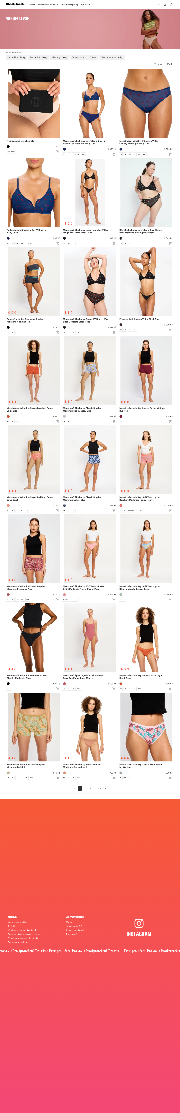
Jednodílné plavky (16, 57)
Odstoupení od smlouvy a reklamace (25, 934)
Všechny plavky (59, 57)
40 (31, 243)
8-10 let (139, 510)
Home (8, 52)
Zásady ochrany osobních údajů (23, 938)
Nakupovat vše (17, 52)
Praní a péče (72, 934)
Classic (92, 57)
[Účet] (165, 5)
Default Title (11, 151)
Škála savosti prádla (75, 930)
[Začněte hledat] (159, 5)
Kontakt (11, 926)
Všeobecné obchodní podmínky (22, 930)
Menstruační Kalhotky (111, 57)
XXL (83, 154)
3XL (121, 421)
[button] (170, 64)
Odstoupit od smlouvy (18, 942)
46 (26, 243)
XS (64, 154)
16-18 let (122, 510)
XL (78, 154)
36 (8, 243)
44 (17, 243)
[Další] (105, 788)
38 (22, 243)
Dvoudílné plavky (38, 57)
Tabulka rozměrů (74, 926)
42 (13, 243)
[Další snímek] (113, 103)
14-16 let (131, 510)
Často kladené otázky (18, 922)
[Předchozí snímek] (66, 103)
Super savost (78, 57)
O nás (69, 922)
